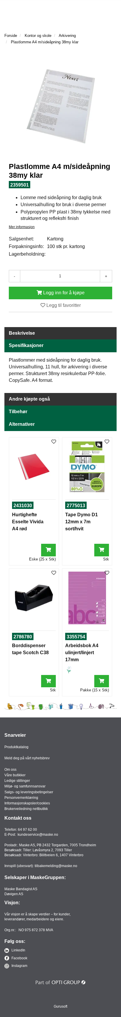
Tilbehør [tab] (18, 411)
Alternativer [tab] (22, 424)
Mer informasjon (22, 227)
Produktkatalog (16, 747)
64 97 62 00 (27, 830)
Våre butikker (15, 775)
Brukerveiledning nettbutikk (26, 809)
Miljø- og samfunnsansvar (25, 786)
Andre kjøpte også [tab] (29, 398)
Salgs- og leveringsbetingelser (28, 792)
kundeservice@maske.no (38, 835)
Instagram (19, 966)
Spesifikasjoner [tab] (26, 345)
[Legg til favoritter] (53, 442)
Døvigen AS (13, 894)
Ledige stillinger (17, 781)
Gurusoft (60, 1006)
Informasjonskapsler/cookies (27, 803)
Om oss (10, 770)
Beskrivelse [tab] (22, 333)
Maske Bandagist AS (20, 889)
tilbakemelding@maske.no (56, 866)
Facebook (19, 958)
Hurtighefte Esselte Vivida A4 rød (27, 521)
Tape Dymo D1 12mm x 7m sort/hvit (81, 521)
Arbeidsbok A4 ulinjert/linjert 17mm (81, 652)
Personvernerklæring (21, 798)
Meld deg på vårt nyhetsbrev (27, 758)
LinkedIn (18, 950)
